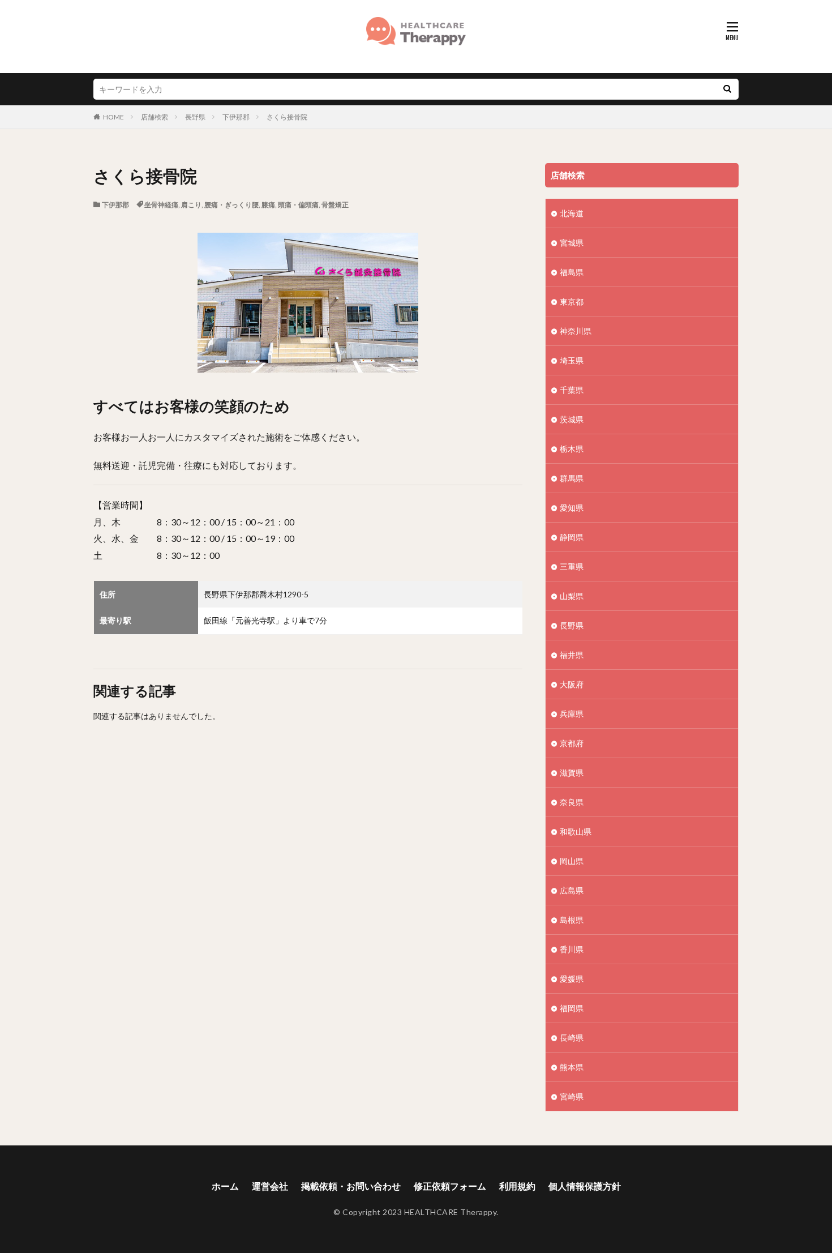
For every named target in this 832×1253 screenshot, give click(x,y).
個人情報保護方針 (584, 1186)
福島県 (572, 272)
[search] (727, 89)
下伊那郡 (236, 117)
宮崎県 (572, 1096)
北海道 (572, 213)
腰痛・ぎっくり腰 (231, 204)
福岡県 (572, 1008)
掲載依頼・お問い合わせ (351, 1186)
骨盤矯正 (335, 204)
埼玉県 (572, 360)
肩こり (191, 204)
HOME (113, 117)
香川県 (572, 949)
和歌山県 (575, 831)
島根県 (572, 920)
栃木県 (572, 449)
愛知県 (572, 507)
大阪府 (572, 684)
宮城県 (572, 242)
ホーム (225, 1186)
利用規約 (517, 1186)
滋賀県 (572, 772)
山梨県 (572, 596)
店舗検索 (154, 117)
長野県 (195, 117)
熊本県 (572, 1067)
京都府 (572, 743)
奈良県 (572, 802)
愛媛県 (572, 978)
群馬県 (572, 478)
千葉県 (572, 390)
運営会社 (270, 1186)
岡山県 (572, 861)
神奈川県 (575, 331)
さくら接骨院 (287, 117)
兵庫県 (572, 714)
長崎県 (572, 1037)
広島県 (572, 890)
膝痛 (268, 204)
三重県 (572, 566)
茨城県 (572, 419)
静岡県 (572, 537)
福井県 (572, 655)
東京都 (572, 301)
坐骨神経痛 (161, 204)
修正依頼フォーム (450, 1186)
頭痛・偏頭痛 (298, 204)
